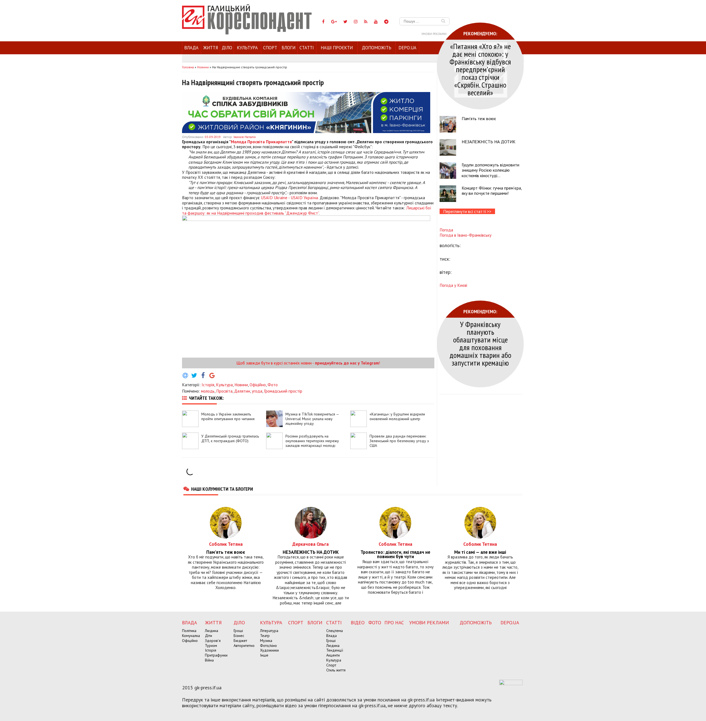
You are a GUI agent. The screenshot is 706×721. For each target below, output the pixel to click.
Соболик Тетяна (226, 544)
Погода (446, 230)
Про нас (394, 622)
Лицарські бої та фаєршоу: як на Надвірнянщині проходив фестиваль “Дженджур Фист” (306, 210)
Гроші (238, 630)
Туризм (211, 645)
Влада (191, 48)
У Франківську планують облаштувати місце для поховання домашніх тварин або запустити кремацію (480, 343)
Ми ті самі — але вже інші (480, 552)
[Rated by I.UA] (511, 683)
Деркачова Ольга (310, 544)
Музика (266, 640)
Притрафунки (216, 655)
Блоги (288, 48)
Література (269, 630)
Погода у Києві (453, 285)
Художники (269, 650)
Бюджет (240, 640)
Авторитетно (244, 645)
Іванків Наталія (245, 137)
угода (257, 391)
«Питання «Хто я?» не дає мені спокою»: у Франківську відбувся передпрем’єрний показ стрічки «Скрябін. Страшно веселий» (480, 69)
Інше (264, 655)
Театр (265, 635)
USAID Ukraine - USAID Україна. (290, 197)
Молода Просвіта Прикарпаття (261, 141)
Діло (227, 48)
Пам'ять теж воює (479, 118)
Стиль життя (336, 670)
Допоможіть (376, 48)
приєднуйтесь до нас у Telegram (347, 363)
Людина (211, 630)
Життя (210, 48)
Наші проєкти (337, 48)
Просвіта (224, 391)
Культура (247, 48)
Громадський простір (283, 391)
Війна (209, 660)
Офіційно (258, 384)
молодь (208, 391)
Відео (358, 622)
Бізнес (239, 635)
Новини (241, 384)
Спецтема (334, 630)
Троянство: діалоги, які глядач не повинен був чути (395, 554)
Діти (208, 635)
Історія (208, 384)
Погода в (465, 235)
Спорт (270, 48)
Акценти (333, 655)
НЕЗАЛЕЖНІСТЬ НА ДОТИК (488, 141)
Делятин (242, 391)
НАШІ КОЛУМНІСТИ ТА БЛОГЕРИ (222, 488)
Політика (189, 630)
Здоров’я (213, 640)
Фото (273, 384)
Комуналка (191, 635)
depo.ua (407, 48)
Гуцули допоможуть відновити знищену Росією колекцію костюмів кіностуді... (490, 170)
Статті (306, 48)
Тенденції (334, 650)
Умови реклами (433, 34)
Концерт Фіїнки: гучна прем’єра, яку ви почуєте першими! (492, 190)
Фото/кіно (268, 645)
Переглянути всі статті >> (467, 211)
